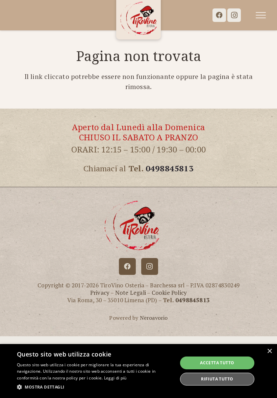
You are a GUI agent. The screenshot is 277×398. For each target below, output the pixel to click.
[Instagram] (234, 15)
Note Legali (130, 292)
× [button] (269, 351)
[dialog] (138, 371)
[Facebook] (219, 15)
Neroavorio (154, 317)
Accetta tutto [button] (217, 363)
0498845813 (170, 168)
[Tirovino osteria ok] (138, 18)
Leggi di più (115, 378)
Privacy (99, 292)
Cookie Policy (169, 292)
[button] (260, 15)
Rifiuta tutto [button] (217, 379)
